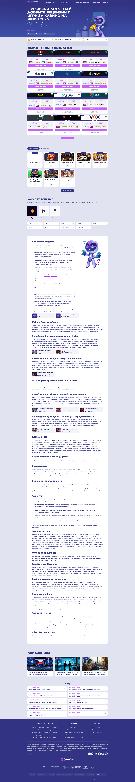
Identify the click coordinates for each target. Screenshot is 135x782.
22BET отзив (95, 111)
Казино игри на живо (64, 2)
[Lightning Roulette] (67, 160)
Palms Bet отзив (67, 89)
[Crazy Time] (51, 160)
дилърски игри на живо (50, 276)
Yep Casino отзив (40, 111)
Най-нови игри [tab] (47, 148)
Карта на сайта (92, 780)
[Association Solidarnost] (65, 767)
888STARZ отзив (40, 68)
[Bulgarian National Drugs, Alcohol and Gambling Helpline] (54, 767)
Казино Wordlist (73, 727)
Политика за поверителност (69, 780)
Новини (105, 2)
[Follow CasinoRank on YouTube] (99, 753)
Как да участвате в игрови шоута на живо (44, 737)
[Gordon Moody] (76, 767)
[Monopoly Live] (67, 178)
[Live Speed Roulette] (83, 160)
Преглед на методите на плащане (74, 732)
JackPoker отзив (67, 132)
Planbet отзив (40, 132)
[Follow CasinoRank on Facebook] (89, 753)
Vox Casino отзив (94, 132)
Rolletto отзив (67, 111)
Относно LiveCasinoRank (97, 727)
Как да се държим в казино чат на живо (45, 735)
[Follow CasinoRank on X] (96, 753)
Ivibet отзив (40, 89)
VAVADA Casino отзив (95, 68)
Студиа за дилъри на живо (81, 2)
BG (29, 754)
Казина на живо (50, 2)
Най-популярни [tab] (34, 148)
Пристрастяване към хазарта (74, 735)
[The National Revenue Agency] (43, 767)
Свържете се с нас (97, 735)
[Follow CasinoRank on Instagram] (92, 753)
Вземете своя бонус (40, 65)
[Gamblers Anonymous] (85, 767)
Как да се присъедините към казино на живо (44, 727)
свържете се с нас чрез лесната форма (77, 635)
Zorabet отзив (67, 68)
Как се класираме (97, 732)
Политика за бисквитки (44, 780)
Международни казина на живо (74, 737)
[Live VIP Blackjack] (100, 160)
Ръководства (96, 2)
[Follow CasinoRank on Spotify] (102, 753)
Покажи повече (67, 138)
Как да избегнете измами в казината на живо (44, 732)
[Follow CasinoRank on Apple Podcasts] (106, 753)
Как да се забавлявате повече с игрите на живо (45, 730)
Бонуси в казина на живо (74, 730)
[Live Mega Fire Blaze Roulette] (35, 178)
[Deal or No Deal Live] (51, 178)
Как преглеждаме (97, 730)
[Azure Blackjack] (35, 160)
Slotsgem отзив (94, 89)
